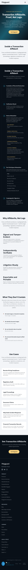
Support (3, 552)
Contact (3, 534)
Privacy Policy (4, 542)
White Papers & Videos (6, 509)
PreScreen (4, 476)
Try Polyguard (14, 32)
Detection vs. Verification (7, 517)
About (3, 527)
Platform (3, 489)
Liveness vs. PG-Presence (7, 519)
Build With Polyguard (6, 486)
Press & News (4, 529)
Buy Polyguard (4, 494)
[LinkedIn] (2, 469)
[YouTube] (4, 469)
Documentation (5, 512)
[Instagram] (7, 469)
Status (3, 549)
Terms (20, 563)
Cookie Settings (24, 564)
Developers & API (5, 514)
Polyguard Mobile (5, 492)
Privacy (16, 563)
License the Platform (6, 497)
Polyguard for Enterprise (6, 499)
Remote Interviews (6, 479)
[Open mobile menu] (25, 2)
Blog (2, 507)
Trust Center (4, 547)
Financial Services (5, 484)
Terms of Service (5, 544)
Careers (3, 532)
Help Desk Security (5, 481)
